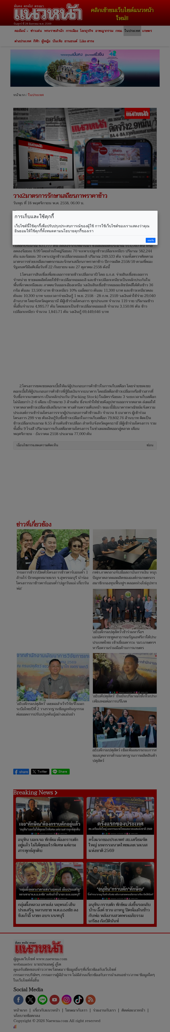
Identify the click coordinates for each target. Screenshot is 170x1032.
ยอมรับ (151, 240)
